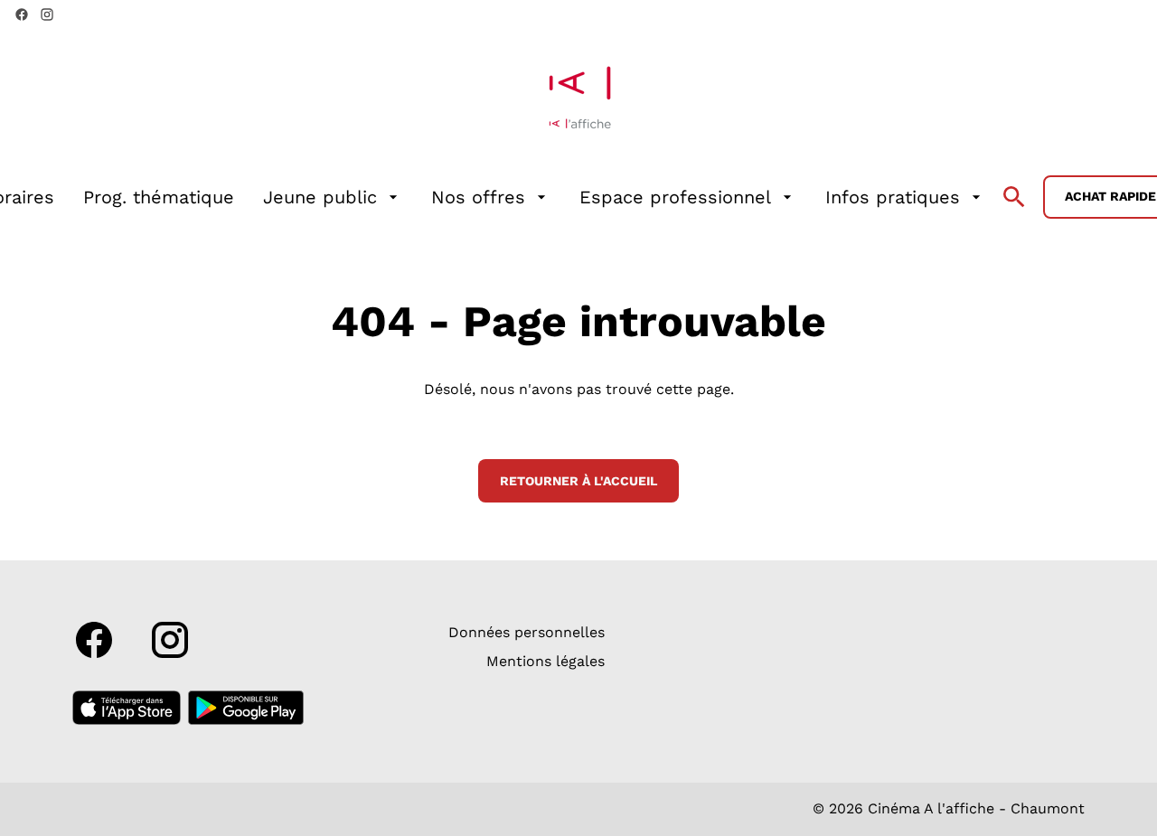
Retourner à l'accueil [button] (578, 481)
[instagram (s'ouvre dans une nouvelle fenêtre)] (47, 14)
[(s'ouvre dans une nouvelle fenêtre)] (126, 707)
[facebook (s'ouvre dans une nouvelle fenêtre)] (21, 14)
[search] (1014, 197)
